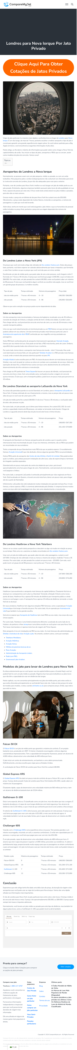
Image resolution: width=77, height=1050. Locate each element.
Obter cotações (66, 967)
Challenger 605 (19, 830)
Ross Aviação (11, 650)
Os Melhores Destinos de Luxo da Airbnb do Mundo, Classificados (61, 1004)
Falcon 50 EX (9, 748)
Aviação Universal (15, 452)
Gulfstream (8, 869)
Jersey (26, 624)
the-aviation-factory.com (51, 265)
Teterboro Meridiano (13, 638)
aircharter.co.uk (37, 686)
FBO (49, 329)
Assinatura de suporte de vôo (13, 334)
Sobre (41, 991)
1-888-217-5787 (16, 986)
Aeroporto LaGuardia (62, 391)
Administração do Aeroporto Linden (19, 653)
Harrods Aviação (62, 341)
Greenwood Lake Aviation (15, 659)
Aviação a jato (29, 634)
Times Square (30, 371)
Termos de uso (44, 1000)
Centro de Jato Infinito (37, 456)
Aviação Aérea (11, 644)
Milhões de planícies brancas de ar (18, 647)
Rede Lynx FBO (11, 656)
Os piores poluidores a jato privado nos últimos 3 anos (61, 998)
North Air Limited (53, 456)
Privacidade (43, 1006)
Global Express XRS (12, 778)
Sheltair (6, 634)
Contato (42, 996)
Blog (41, 986)
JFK (48, 355)
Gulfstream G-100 (19, 811)
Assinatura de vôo (15, 634)
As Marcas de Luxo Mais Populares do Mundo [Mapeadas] (60, 992)
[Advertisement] (38, 23)
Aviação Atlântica (12, 641)
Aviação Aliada (8, 359)
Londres (62, 138)
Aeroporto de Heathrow (28, 615)
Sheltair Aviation (46, 353)
